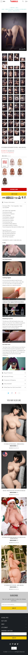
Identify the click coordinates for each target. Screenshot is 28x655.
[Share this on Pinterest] (15, 393)
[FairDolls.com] (14, 1)
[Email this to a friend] (19, 393)
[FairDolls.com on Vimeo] (18, 644)
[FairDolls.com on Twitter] (15, 644)
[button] (14, 202)
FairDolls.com (10, 651)
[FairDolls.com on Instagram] (10, 644)
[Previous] (2, 32)
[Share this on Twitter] (8, 393)
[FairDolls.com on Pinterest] (13, 644)
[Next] (26, 32)
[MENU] (0, 1)
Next (17, 7)
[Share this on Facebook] (11, 393)
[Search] (23, 1)
